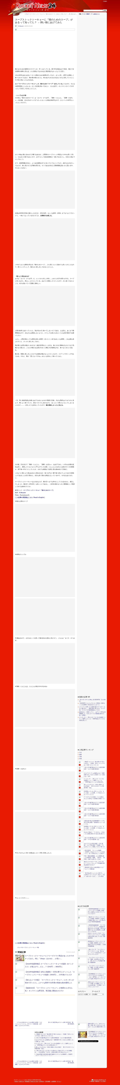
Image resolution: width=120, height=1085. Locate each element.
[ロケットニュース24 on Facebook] (93, 1)
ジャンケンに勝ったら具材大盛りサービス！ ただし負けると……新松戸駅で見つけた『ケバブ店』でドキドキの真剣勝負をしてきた (92, 708)
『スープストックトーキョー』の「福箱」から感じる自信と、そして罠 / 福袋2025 (96, 967)
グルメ (19, 947)
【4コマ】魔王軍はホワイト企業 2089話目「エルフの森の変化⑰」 (94, 814)
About (16, 1081)
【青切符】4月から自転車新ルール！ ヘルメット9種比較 (94, 868)
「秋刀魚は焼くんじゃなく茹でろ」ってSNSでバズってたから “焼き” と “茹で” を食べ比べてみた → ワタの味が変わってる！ (92, 875)
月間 (80, 756)
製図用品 (97, 1081)
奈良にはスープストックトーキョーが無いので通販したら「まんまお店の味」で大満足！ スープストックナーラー (96, 984)
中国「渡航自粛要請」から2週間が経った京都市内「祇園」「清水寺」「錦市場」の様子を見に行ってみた (94, 857)
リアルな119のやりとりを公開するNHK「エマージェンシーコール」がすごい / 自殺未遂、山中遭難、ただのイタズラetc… (28, 1024)
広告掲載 (47, 1081)
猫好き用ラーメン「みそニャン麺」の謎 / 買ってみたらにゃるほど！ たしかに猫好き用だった (96, 1025)
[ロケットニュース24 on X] (91, 1)
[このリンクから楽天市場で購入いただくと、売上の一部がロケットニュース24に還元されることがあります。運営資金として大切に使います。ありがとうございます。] (89, 1)
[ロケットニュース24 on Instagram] (96, 1)
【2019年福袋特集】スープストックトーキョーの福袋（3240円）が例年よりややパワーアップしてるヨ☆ (96, 911)
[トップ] (23, 14)
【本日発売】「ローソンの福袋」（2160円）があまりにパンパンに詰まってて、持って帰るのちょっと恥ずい (94, 852)
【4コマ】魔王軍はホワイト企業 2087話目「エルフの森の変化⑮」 (94, 803)
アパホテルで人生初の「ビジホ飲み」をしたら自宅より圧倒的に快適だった (94, 797)
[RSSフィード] (102, 1)
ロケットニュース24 (35, 7)
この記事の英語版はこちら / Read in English (30, 497)
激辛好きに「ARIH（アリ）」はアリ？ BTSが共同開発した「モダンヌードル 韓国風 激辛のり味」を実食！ (92, 713)
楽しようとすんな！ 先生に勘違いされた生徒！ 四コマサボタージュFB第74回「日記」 (94, 786)
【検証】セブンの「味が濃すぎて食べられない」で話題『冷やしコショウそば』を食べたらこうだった (94, 763)
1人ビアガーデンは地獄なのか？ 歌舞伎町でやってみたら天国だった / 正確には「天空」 (94, 774)
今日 (80, 752)
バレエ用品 (102, 1081)
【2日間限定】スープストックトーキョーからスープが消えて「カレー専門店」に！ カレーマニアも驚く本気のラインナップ (97, 976)
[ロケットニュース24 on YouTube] (100, 1)
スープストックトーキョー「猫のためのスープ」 (38, 490)
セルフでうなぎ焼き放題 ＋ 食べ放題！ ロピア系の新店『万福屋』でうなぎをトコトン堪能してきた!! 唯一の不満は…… (92, 846)
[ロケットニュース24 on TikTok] (98, 1)
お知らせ (21, 1081)
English (105, 1)
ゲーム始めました (95, 14)
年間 (80, 758)
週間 (80, 754)
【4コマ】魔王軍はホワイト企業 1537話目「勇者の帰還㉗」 (61, 1023)
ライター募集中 (86, 14)
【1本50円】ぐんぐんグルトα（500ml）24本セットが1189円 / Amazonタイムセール (92, 703)
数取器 (92, 1081)
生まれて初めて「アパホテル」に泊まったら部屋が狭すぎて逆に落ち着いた (94, 832)
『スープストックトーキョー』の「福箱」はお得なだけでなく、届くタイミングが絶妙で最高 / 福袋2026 (96, 960)
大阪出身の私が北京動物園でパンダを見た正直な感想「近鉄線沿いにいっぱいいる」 (94, 822)
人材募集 (53, 1081)
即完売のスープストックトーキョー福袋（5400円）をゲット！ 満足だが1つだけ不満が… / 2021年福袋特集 (97, 944)
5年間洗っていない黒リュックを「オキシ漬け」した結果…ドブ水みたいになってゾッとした (94, 793)
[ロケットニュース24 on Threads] (95, 1)
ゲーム (59, 1081)
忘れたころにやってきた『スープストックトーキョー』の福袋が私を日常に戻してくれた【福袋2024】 (96, 936)
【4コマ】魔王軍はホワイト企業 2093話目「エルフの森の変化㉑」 (54, 1037)
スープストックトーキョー (29, 947)
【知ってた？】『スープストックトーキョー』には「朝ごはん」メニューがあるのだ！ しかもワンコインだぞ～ (96, 952)
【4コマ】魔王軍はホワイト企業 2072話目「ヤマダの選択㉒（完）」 (94, 838)
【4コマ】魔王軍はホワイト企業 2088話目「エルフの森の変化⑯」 (94, 809)
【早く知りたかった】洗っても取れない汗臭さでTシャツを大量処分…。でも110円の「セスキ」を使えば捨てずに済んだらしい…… (53, 1051)
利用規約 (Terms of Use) (31, 1081)
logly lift (73, 952)
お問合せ (41, 1081)
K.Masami (21, 26)
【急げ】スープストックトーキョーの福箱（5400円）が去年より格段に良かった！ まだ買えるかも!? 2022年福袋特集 (96, 919)
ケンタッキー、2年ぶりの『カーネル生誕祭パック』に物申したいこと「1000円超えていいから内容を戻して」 (54, 1044)
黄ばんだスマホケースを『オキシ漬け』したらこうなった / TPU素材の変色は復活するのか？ (94, 863)
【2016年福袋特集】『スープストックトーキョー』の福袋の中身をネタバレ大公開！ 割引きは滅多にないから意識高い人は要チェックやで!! (96, 928)
